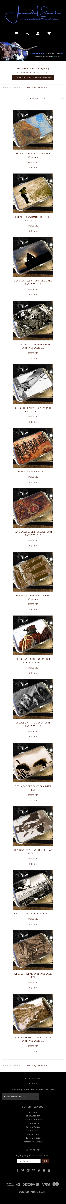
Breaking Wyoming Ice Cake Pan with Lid (33, 218)
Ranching (33, 162)
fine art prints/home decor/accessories (33, 77)
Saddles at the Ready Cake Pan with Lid (33, 724)
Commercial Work (33, 1141)
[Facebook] (17, 1170)
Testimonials (33, 1138)
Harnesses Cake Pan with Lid (33, 471)
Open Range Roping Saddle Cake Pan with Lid (33, 660)
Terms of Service (33, 1119)
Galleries (17, 87)
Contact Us (33, 1134)
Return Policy (33, 1127)
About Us (33, 1130)
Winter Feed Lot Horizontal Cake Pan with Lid (33, 1039)
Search (33, 1112)
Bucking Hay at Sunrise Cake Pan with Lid (33, 282)
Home (5, 87)
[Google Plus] (39, 1170)
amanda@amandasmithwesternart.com (33, 1089)
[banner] (33, 14)
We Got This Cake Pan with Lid (33, 913)
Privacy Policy (33, 1123)
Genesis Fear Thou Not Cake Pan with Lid (33, 409)
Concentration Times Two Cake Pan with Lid (33, 346)
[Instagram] (28, 1170)
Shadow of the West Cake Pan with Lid (33, 851)
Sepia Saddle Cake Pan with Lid (33, 787)
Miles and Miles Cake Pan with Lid (33, 597)
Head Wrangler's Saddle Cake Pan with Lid (33, 533)
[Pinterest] (33, 1170)
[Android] (44, 1170)
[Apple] (49, 1170)
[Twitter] (22, 1170)
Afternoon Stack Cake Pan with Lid (33, 155)
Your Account (33, 1115)
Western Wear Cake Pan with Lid (33, 975)
